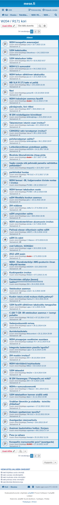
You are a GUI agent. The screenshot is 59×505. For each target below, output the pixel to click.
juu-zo (29, 69)
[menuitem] (8, 10)
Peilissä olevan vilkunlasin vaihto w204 (29, 230)
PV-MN (29, 185)
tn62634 (30, 149)
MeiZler (29, 373)
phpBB (30, 493)
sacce (29, 326)
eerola (29, 224)
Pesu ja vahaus (17, 435)
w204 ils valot (16, 238)
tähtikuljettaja (32, 117)
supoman (30, 406)
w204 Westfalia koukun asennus (25, 197)
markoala (30, 125)
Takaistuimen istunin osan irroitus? (27, 123)
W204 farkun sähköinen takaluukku (27, 74)
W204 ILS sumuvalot (19, 66)
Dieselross (31, 53)
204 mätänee (15, 205)
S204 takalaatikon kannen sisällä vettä (28, 394)
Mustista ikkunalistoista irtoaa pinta (27, 155)
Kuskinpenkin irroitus (20, 272)
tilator (29, 397)
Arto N (29, 61)
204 (28, 284)
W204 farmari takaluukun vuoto (25, 189)
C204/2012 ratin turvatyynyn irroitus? (28, 131)
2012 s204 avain (17, 254)
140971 (29, 232)
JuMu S (30, 208)
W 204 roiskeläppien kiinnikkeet (25, 115)
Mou (28, 85)
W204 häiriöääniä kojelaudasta (24, 363)
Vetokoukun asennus (19, 288)
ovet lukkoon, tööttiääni (21, 246)
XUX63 (29, 444)
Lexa (28, 45)
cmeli (29, 291)
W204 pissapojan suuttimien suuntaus (28, 339)
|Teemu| (30, 422)
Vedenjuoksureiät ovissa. (22, 323)
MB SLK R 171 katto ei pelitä (23, 82)
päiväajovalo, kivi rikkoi (21, 107)
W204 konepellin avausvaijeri (24, 42)
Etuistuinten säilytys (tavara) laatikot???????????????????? (26, 280)
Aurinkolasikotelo (18, 331)
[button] (39, 32)
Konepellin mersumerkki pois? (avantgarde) (31, 442)
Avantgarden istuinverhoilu (23, 420)
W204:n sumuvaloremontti (22, 386)
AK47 (29, 109)
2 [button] (35, 31)
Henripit (30, 437)
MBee (29, 366)
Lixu (28, 216)
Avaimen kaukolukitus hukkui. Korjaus (29, 428)
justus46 (30, 93)
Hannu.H (30, 299)
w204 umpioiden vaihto (21, 213)
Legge (29, 248)
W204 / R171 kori (13, 21)
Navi (11, 90)
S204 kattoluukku (18, 50)
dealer (29, 101)
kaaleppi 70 (31, 342)
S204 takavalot (16, 370)
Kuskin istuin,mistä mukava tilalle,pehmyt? (31, 296)
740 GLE (30, 175)
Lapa (28, 307)
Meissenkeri (31, 334)
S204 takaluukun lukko (20, 58)
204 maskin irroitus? (19, 355)
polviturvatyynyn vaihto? (21, 139)
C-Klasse (30, 240)
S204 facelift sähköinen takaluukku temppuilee (32, 305)
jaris (28, 200)
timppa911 (31, 168)
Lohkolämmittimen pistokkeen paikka (28, 147)
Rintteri (29, 275)
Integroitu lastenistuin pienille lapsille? (29, 347)
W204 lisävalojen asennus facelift (26, 98)
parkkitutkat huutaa (19, 172)
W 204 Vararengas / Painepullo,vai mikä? (30, 378)
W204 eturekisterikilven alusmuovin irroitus (31, 222)
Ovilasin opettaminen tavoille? (24, 412)
